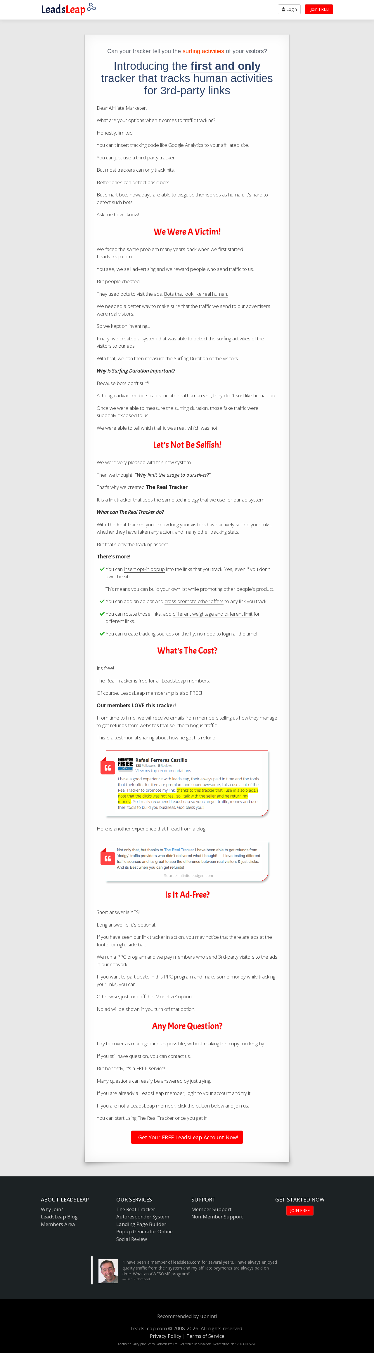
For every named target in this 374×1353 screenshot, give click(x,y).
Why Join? (52, 1209)
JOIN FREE (300, 1210)
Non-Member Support (217, 1216)
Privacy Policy (165, 1336)
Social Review (131, 1239)
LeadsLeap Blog (59, 1216)
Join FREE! (319, 9)
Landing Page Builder (141, 1224)
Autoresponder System (142, 1216)
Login (291, 9)
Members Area (58, 1224)
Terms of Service (205, 1336)
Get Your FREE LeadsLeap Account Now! (187, 1137)
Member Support (211, 1209)
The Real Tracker (135, 1209)
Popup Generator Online (144, 1231)
